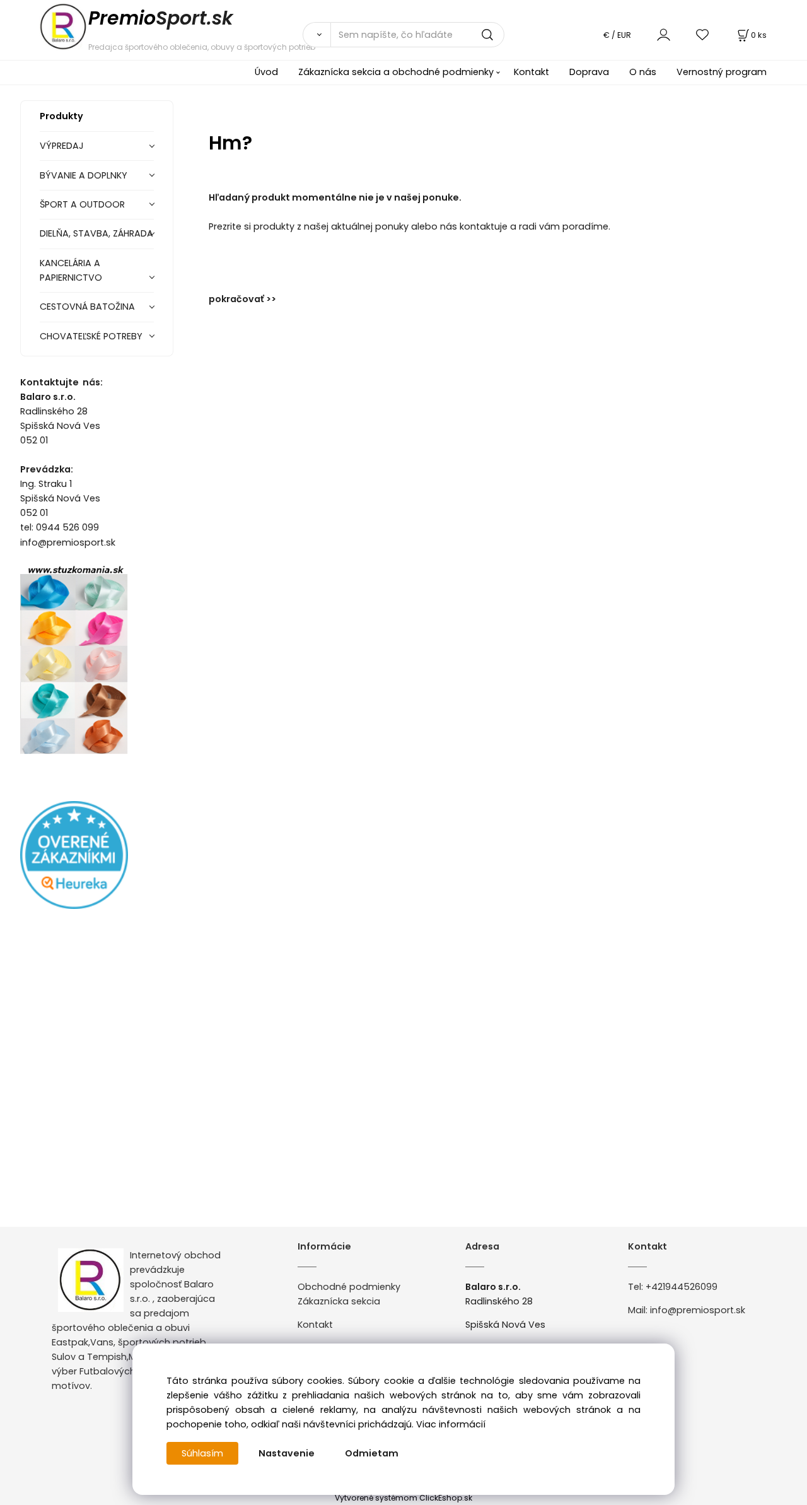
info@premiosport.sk (697, 1310)
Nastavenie (286, 1453)
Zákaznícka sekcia (339, 1301)
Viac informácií (450, 1424)
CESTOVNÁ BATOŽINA (87, 306)
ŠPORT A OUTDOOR (82, 204)
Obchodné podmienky (349, 1286)
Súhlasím (202, 1453)
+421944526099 (681, 1286)
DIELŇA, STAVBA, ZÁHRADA (96, 233)
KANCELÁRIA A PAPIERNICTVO (71, 270)
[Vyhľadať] (316, 34)
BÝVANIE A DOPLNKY (83, 175)
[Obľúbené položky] (703, 34)
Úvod (266, 72)
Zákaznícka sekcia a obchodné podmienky (396, 72)
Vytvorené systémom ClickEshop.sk (403, 1497)
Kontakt (531, 72)
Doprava (589, 72)
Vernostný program (721, 72)
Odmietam (371, 1453)
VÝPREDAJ (62, 145)
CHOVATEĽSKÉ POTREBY (91, 336)
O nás (642, 72)
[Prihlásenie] (663, 34)
